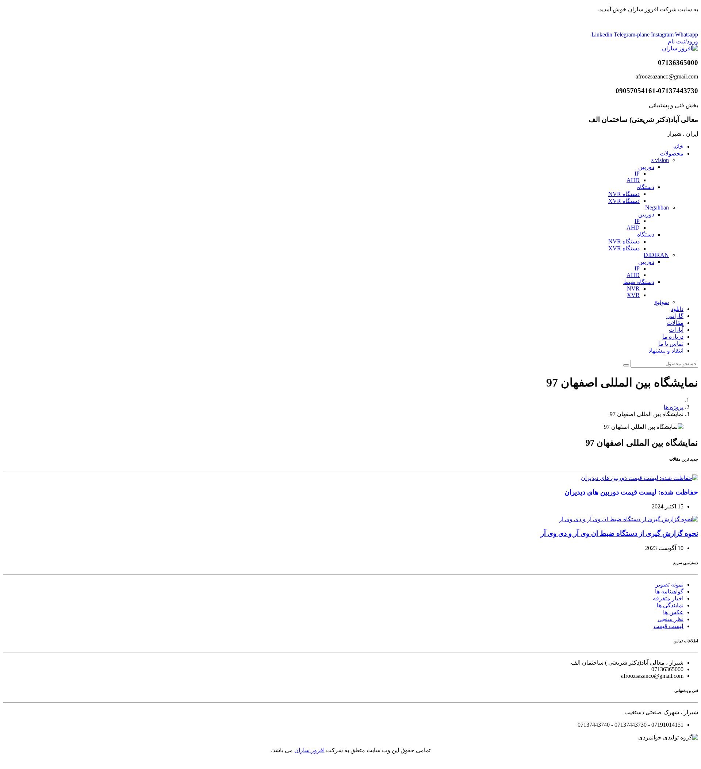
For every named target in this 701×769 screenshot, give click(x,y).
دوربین (646, 167)
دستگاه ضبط (638, 282)
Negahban (657, 207)
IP (637, 173)
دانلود (677, 309)
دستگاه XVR (624, 201)
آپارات (676, 330)
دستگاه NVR (624, 194)
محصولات (671, 153)
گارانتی (674, 316)
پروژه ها (673, 407)
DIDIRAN (656, 255)
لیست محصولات (351, 22)
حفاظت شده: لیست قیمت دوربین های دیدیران (631, 492)
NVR (633, 288)
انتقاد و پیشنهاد (665, 350)
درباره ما (672, 337)
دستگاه (645, 187)
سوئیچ (661, 302)
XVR (633, 295)
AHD (633, 180)
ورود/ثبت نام (683, 41)
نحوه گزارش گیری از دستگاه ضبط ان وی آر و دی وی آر (619, 533)
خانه (678, 146)
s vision (660, 160)
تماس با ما (670, 344)
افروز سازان (309, 750)
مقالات (675, 323)
